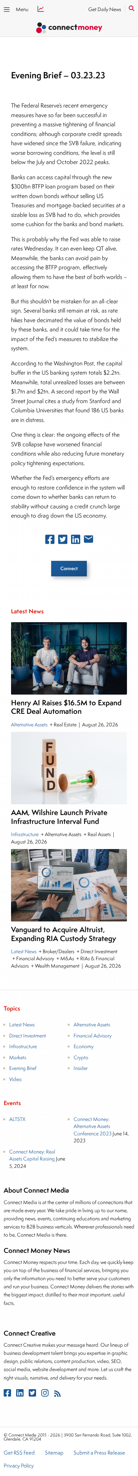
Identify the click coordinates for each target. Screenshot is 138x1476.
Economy (83, 1046)
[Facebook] (8, 1394)
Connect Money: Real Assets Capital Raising (32, 1155)
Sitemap (54, 1453)
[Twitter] (33, 1394)
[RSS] (57, 1394)
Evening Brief (22, 1068)
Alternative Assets (30, 724)
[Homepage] (69, 29)
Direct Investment (27, 1035)
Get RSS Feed (19, 1453)
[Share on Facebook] (49, 541)
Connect (69, 568)
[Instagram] (45, 1394)
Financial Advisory (93, 1035)
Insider (81, 1068)
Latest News (24, 951)
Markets (17, 1057)
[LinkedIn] (20, 1394)
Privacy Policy (19, 1466)
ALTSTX (17, 1119)
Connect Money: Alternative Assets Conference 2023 (93, 1126)
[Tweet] (62, 541)
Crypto (81, 1057)
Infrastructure (25, 834)
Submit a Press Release (99, 1453)
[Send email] (88, 541)
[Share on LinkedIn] (75, 541)
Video (15, 1079)
